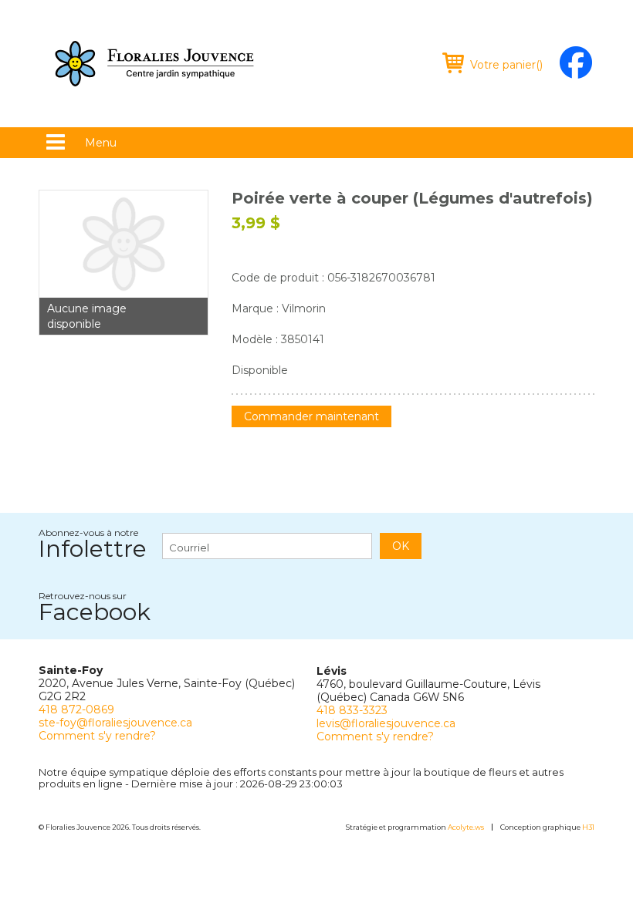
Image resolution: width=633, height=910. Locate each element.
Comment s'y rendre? (97, 736)
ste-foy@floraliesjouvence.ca (115, 723)
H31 (588, 827)
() (506, 65)
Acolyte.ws (466, 827)
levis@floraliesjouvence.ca (385, 723)
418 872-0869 (76, 709)
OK (400, 546)
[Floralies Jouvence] (154, 63)
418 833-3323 (352, 710)
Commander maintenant (311, 416)
